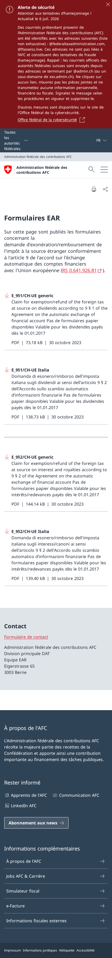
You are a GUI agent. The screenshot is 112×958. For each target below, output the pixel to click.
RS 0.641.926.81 (79, 270)
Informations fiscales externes (36, 921)
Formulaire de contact (26, 637)
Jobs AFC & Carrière (25, 876)
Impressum (12, 950)
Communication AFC (79, 795)
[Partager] (105, 189)
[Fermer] (108, 4)
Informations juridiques (40, 950)
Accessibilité (86, 950)
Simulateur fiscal (22, 891)
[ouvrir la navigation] (104, 169)
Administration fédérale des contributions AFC (41, 170)
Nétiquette (66, 950)
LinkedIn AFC (23, 806)
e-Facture (15, 906)
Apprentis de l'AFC (29, 795)
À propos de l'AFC (23, 861)
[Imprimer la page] (93, 189)
